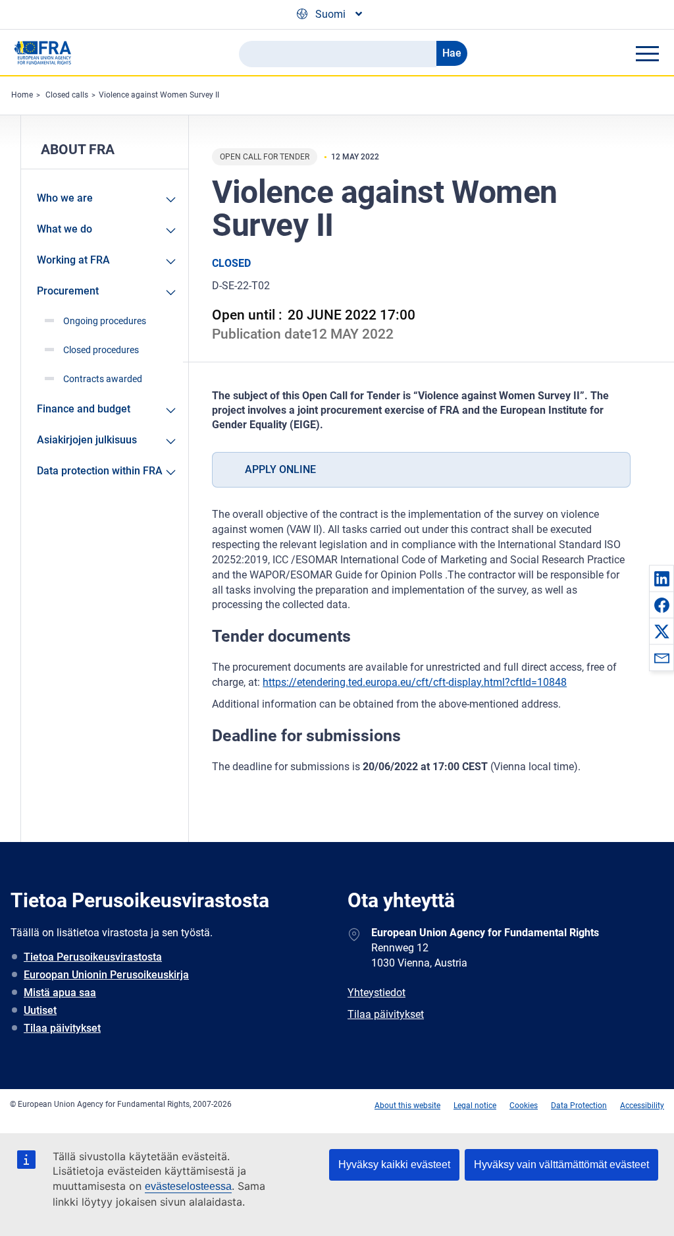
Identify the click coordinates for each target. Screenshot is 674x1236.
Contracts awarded (102, 379)
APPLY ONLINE (280, 469)
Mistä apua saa (60, 992)
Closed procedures (101, 350)
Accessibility (642, 1105)
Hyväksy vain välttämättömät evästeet (561, 1164)
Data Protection (579, 1105)
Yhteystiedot (376, 992)
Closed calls (66, 94)
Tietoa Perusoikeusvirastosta (93, 957)
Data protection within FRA (100, 470)
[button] (661, 578)
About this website (407, 1105)
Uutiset (40, 1010)
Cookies (523, 1105)
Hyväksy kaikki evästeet (394, 1164)
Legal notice (475, 1105)
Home (22, 94)
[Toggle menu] (647, 53)
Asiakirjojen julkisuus (87, 440)
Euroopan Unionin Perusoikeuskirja (106, 975)
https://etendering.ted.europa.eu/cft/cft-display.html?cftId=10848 (415, 682)
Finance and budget (83, 409)
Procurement (68, 291)
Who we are (65, 198)
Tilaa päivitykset (62, 1028)
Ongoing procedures (104, 321)
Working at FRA (73, 260)
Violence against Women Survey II (159, 94)
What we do (64, 229)
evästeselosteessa (188, 1186)
